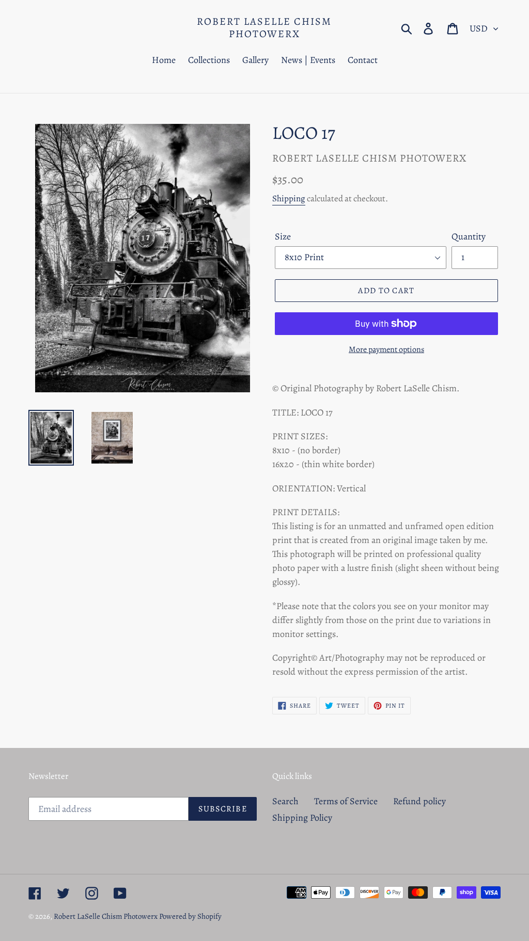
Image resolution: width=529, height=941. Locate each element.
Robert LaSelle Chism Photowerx (264, 27)
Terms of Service (346, 801)
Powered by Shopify (190, 916)
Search (285, 801)
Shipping (288, 198)
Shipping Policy (302, 817)
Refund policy (419, 801)
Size (283, 236)
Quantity (469, 236)
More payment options (386, 349)
